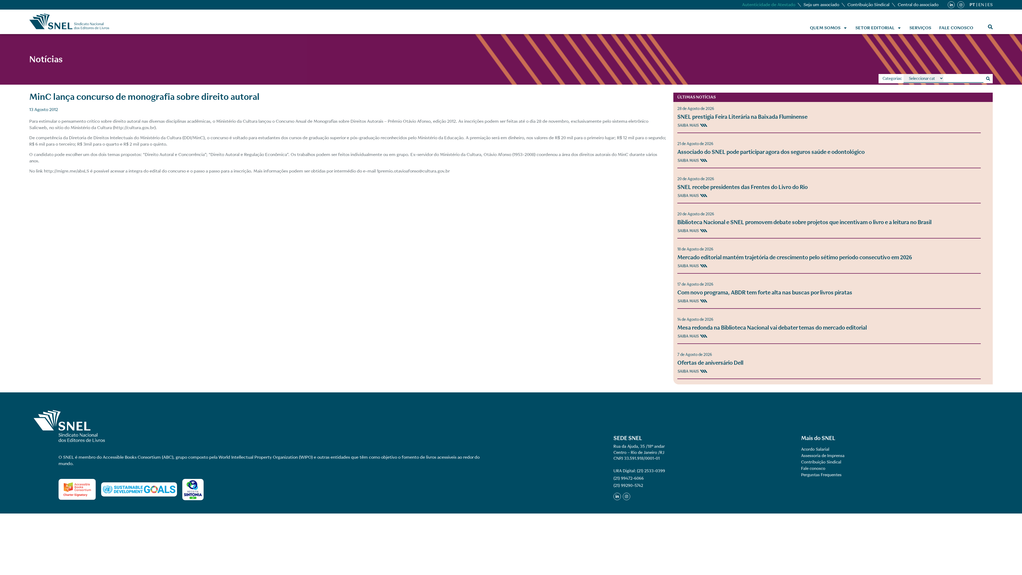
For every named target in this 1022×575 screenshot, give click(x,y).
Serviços (920, 27)
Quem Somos (825, 27)
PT (972, 4)
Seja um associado (821, 4)
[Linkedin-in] (951, 4)
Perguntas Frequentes (821, 475)
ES (990, 4)
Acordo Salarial (815, 449)
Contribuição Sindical (868, 4)
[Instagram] (960, 4)
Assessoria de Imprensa (822, 455)
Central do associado (918, 4)
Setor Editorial (875, 27)
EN (981, 4)
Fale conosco (956, 27)
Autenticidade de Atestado (768, 4)
